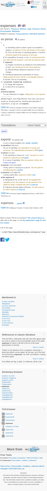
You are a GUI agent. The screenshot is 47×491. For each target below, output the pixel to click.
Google (36, 7)
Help (40, 458)
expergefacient (7, 395)
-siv (11, 172)
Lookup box (33, 460)
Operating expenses (37, 34)
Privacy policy (16, 466)
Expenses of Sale (12, 426)
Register (37, 2)
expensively (6, 391)
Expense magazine (9, 378)
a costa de (34, 185)
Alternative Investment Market (13, 316)
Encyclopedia (5, 31)
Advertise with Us (38, 466)
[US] (19, 26)
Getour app (22, 4)
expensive (5, 389)
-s (9, 153)
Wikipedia (16, 31)
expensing (9, 430)
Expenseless (6, 384)
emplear (34, 143)
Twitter (34, 7)
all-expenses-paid (8, 310)
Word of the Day (32, 458)
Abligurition (6, 304)
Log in (37, 4)
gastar (28, 143)
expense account (8, 376)
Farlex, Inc (21, 469)
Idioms (43, 29)
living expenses (22, 34)
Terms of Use (5, 466)
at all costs (6, 318)
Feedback (26, 466)
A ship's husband (8, 301)
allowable (5, 312)
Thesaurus (15, 29)
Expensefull (6, 382)
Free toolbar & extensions (17, 458)
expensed (9, 414)
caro (34, 175)
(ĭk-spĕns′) (21, 40)
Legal (29, 29)
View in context (38, 347)
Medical (23, 29)
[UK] (23, 26)
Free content (16, 460)
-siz (11, 165)
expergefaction (7, 397)
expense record (7, 380)
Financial (35, 29)
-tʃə (13, 145)
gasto (41, 150)
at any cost (6, 321)
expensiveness (7, 393)
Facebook (32, 7)
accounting (6, 308)
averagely (5, 325)
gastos (4, 131)
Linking (24, 460)
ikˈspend (16, 140)
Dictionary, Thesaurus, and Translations (32, 449)
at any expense (7, 323)
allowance (5, 314)
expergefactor (7, 399)
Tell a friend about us (36, 218)
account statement (9, 306)
